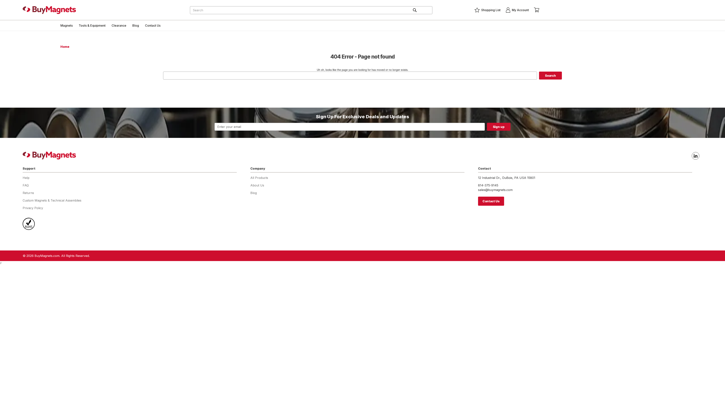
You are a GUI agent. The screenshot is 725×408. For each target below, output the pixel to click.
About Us (257, 185)
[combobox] (311, 10)
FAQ (26, 185)
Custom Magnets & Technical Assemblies (52, 200)
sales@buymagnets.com (495, 190)
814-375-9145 (488, 185)
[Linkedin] (695, 156)
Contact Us (152, 25)
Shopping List (491, 10)
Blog (135, 25)
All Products (259, 178)
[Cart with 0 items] (536, 10)
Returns (28, 193)
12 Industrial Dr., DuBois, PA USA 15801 (506, 178)
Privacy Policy (33, 208)
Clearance (119, 25)
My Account (520, 10)
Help (26, 178)
